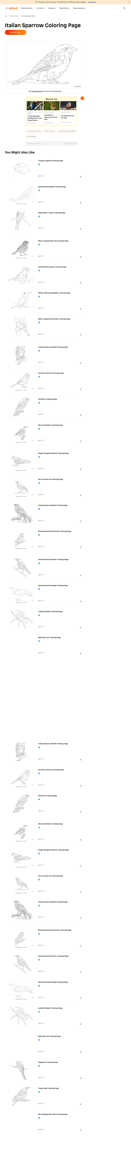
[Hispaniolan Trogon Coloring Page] (21, 220)
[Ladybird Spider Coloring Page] (21, 619)
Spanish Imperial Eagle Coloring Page (53, 585)
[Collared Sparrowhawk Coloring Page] (21, 355)
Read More (92, 2)
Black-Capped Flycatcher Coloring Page (54, 319)
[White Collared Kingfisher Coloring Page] (21, 301)
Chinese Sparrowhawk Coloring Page (53, 505)
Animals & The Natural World (67, 131)
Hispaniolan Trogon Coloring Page (51, 213)
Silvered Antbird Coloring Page (50, 425)
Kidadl (6, 15)
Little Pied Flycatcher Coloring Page (52, 267)
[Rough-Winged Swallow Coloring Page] (21, 461)
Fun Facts (40, 8)
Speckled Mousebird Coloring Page (52, 187)
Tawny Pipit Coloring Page (48, 692)
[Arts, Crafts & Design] (39, 164)
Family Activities (26, 8)
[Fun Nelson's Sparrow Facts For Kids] (51, 105)
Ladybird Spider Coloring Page (50, 611)
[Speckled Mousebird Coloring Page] (21, 194)
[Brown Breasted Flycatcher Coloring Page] (21, 539)
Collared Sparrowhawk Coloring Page (53, 347)
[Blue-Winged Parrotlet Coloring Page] (21, 725)
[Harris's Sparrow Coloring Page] (21, 487)
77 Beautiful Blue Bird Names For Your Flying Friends (35, 118)
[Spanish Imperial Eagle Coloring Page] (21, 593)
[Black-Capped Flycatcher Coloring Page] (21, 327)
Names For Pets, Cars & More (34, 112)
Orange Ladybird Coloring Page (50, 161)
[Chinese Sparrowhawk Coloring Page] (21, 513)
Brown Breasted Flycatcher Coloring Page (54, 531)
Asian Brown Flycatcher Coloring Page (53, 559)
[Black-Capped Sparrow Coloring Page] (21, 249)
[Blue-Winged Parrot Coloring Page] (21, 751)
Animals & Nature (49, 112)
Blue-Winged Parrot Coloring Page (51, 744)
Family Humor (64, 8)
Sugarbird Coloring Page (48, 666)
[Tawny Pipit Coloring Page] (21, 699)
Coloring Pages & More (34, 131)
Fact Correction (71, 143)
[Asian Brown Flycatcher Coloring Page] (21, 567)
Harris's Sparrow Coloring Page (50, 479)
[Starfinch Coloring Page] (21, 407)
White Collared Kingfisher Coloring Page (54, 293)
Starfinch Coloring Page (47, 399)
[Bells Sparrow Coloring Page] (21, 645)
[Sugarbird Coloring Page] (21, 673)
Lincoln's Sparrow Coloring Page (51, 373)
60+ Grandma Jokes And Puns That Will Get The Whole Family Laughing (60, 2)
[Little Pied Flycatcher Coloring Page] (21, 275)
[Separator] (82, 98)
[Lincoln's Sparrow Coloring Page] (21, 381)
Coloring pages (31, 136)
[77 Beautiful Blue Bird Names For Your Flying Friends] (35, 105)
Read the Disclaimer (35, 143)
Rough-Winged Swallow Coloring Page (53, 453)
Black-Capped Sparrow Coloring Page (53, 241)
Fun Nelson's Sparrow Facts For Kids (50, 117)
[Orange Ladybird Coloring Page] (21, 168)
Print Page (17, 32)
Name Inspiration (79, 8)
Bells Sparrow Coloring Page (49, 637)
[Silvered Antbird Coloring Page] (21, 433)
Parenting (51, 8)
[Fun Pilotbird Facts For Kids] (68, 105)
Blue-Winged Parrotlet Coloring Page (52, 718)
